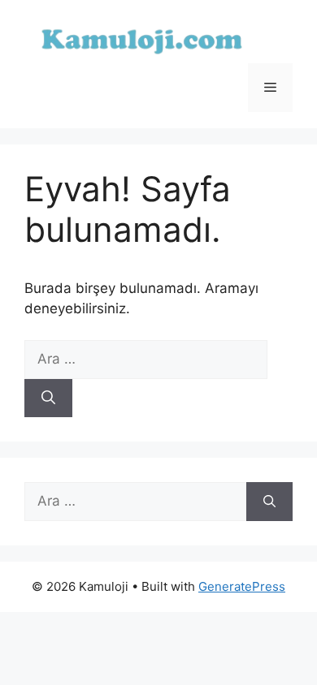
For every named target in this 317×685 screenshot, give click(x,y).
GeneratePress (241, 586)
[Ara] (48, 398)
